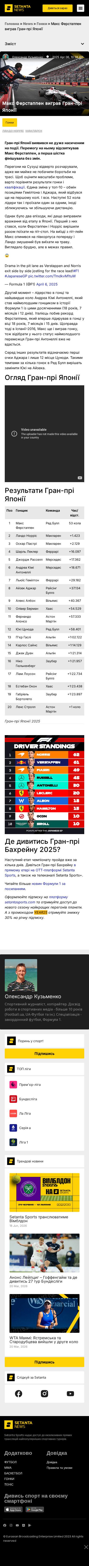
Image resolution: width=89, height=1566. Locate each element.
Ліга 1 (23, 1142)
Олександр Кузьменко (27, 57)
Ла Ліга (25, 1113)
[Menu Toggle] (80, 8)
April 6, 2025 (47, 284)
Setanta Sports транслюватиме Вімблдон (39, 1219)
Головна (12, 24)
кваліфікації (15, 187)
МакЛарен (33, 131)
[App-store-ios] (23, 1525)
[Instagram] (11, 1525)
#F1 (76, 271)
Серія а (25, 1128)
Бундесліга (28, 1099)
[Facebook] (4, 1525)
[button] (82, 44)
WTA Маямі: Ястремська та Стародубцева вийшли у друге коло (44, 1340)
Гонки (42, 24)
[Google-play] (29, 1525)
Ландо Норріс (13, 131)
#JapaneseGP (16, 276)
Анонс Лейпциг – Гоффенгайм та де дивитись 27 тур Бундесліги (43, 1279)
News (28, 24)
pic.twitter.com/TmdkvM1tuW (52, 276)
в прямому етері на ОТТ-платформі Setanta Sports (40, 870)
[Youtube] (17, 1525)
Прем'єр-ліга (30, 1085)
